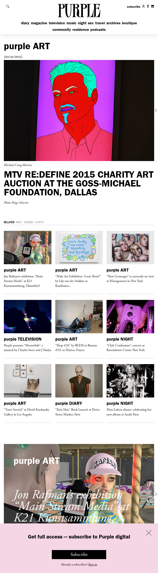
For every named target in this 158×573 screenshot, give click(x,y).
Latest (39, 222)
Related (9, 222)
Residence (80, 29)
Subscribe (79, 554)
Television (57, 22)
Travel (100, 22)
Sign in (92, 564)
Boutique (129, 22)
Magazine (39, 22)
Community (61, 29)
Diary (25, 22)
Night (82, 22)
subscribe (133, 6)
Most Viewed (24, 222)
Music (71, 22)
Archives (113, 22)
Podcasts (98, 29)
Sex (91, 22)
